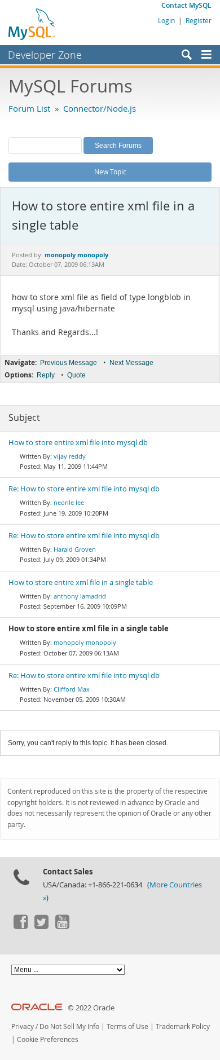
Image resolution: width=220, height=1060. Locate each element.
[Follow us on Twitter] (41, 926)
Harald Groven (75, 549)
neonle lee (69, 502)
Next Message (131, 363)
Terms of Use (127, 1026)
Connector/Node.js (99, 108)
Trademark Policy (183, 1026)
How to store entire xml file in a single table (80, 582)
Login (166, 20)
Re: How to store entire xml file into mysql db (84, 489)
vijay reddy (70, 456)
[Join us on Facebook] (20, 926)
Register (199, 20)
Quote (76, 375)
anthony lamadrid (80, 596)
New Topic (110, 171)
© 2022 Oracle (91, 1008)
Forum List (29, 108)
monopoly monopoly (85, 642)
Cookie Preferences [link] (47, 1039)
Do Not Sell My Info (69, 1026)
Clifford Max (72, 689)
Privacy (22, 1026)
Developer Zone (45, 54)
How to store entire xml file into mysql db (78, 442)
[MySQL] (32, 24)
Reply (46, 375)
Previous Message (68, 363)
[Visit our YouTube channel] (62, 926)
